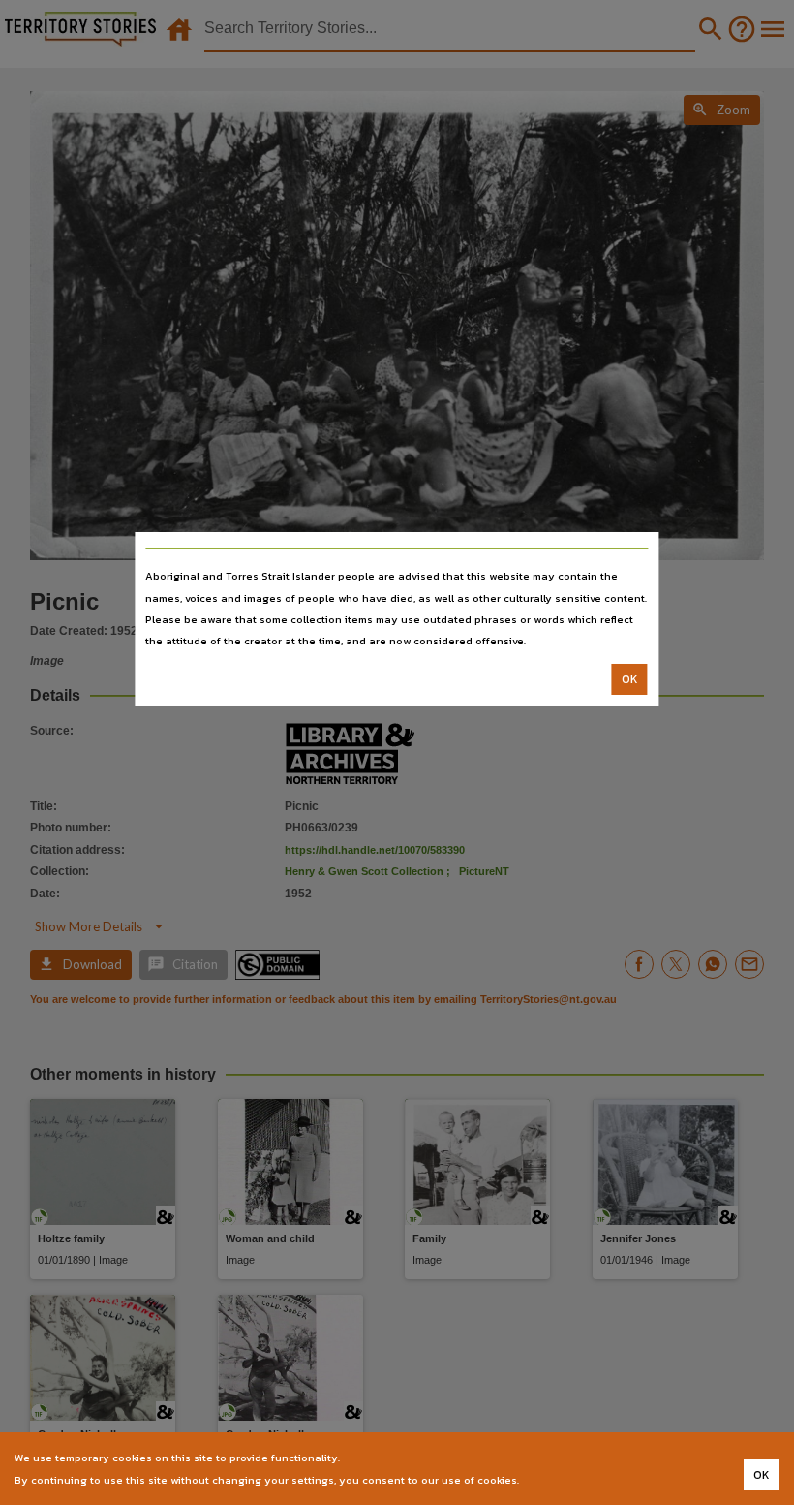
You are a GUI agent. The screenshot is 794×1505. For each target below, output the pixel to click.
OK (630, 679)
